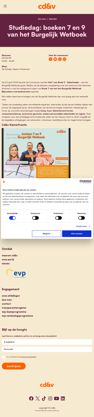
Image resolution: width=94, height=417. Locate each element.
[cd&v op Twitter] (37, 398)
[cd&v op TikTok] (43, 398)
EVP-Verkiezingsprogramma (17, 315)
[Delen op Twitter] (50, 59)
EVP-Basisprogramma (14, 311)
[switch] (35, 218)
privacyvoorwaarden (28, 357)
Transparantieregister (14, 307)
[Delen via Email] (60, 59)
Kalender (53, 19)
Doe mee (7, 299)
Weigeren (46, 234)
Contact (6, 303)
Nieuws (6, 263)
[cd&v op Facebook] (31, 398)
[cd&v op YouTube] (56, 398)
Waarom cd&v (10, 255)
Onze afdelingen (11, 295)
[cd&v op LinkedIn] (62, 398)
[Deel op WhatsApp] (64, 59)
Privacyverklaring (40, 410)
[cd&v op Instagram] (50, 398)
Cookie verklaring (53, 410)
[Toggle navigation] (5, 6)
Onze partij (8, 259)
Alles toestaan (76, 234)
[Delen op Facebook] (55, 59)
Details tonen (81, 226)
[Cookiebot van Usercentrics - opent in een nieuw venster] (81, 181)
